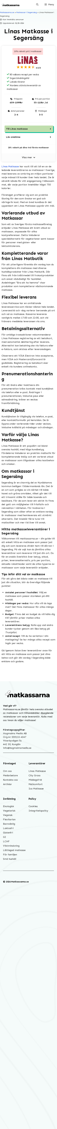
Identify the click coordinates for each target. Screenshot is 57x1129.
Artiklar (7, 784)
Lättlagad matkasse (14, 850)
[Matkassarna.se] (11, 4)
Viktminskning (11, 845)
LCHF (6, 841)
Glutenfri (8, 832)
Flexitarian (9, 819)
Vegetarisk (9, 810)
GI (4, 837)
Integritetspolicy (38, 810)
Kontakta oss (10, 779)
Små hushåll (9, 858)
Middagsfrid (35, 779)
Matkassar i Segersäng (26, 12)
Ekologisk (8, 806)
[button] (37, 4)
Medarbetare (10, 775)
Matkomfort (36, 784)
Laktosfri (8, 828)
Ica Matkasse (36, 788)
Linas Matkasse (10, 166)
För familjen (10, 854)
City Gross (34, 775)
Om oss (7, 771)
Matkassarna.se (7, 12)
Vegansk (7, 815)
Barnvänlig (9, 823)
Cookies (33, 806)
